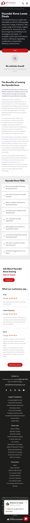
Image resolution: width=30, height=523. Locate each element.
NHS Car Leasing (15, 457)
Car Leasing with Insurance (15, 483)
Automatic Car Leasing (15, 452)
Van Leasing (15, 442)
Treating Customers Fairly (15, 413)
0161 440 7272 (23, 379)
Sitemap (15, 486)
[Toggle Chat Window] (25, 518)
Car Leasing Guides (15, 473)
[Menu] (27, 3)
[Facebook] (6, 390)
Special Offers (15, 429)
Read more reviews (15, 365)
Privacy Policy (15, 418)
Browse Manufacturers (15, 449)
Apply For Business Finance (15, 447)
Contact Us (9, 280)
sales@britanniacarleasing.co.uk (15, 385)
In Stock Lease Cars (15, 439)
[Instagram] (15, 390)
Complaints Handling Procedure (15, 415)
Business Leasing (15, 431)
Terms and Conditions (15, 410)
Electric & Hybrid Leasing (15, 436)
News (15, 465)
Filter (15, 50)
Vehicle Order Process (15, 470)
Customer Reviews (15, 475)
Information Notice (15, 408)
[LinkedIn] (19, 390)
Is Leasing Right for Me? (15, 400)
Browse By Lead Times (15, 455)
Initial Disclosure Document (15, 405)
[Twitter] (10, 390)
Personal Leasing (15, 434)
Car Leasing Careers (15, 481)
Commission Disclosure (15, 403)
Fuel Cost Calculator (15, 478)
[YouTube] (24, 390)
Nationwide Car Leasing (15, 444)
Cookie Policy (15, 421)
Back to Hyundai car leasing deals (13, 9)
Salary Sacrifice (15, 468)
